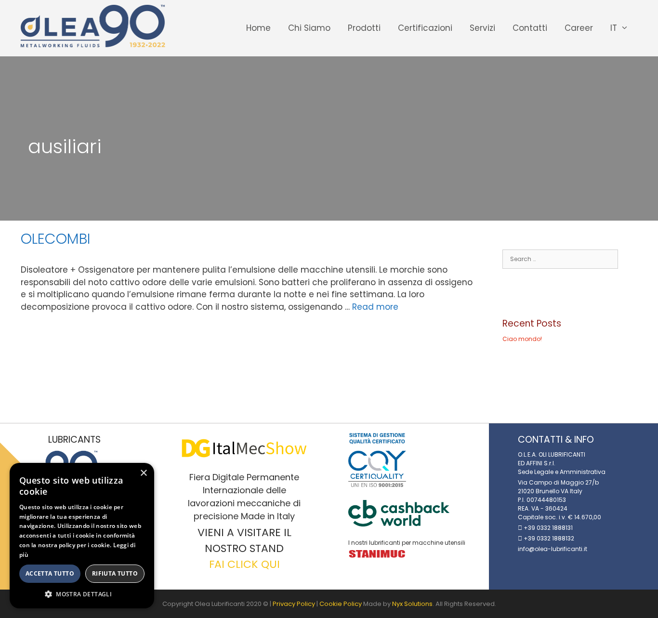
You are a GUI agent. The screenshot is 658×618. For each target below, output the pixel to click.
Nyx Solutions (412, 603)
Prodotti (364, 28)
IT (613, 28)
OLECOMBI (56, 238)
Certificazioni (425, 28)
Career (579, 28)
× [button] (143, 473)
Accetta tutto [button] (50, 573)
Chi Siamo (309, 28)
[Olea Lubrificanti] (93, 25)
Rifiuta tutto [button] (115, 573)
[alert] (82, 535)
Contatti (530, 28)
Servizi (482, 28)
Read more (375, 307)
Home (258, 28)
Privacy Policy (294, 603)
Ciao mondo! (522, 339)
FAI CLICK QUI (244, 564)
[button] (82, 594)
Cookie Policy (340, 603)
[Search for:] (560, 259)
